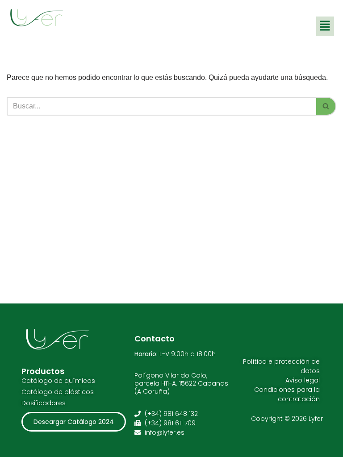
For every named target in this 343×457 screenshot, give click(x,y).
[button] (325, 26)
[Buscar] (326, 106)
